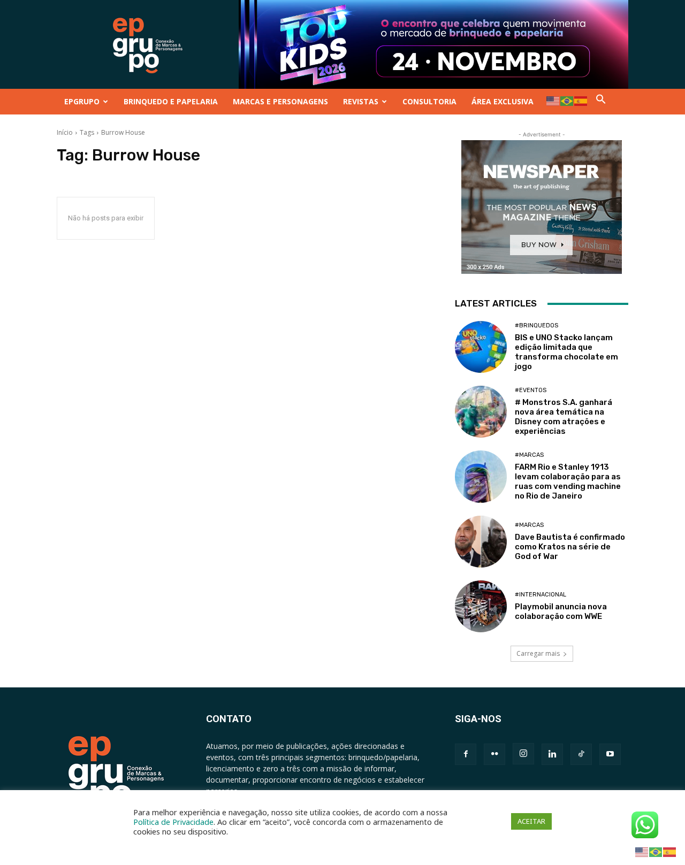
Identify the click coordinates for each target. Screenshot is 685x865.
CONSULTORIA (429, 101)
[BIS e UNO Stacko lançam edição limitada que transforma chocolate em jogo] (481, 347)
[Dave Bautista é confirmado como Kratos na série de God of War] (481, 542)
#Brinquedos (536, 325)
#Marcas (529, 455)
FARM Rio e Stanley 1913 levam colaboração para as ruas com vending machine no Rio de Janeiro (568, 481)
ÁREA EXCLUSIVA (502, 101)
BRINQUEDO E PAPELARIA (171, 101)
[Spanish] (581, 100)
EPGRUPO (82, 101)
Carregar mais (538, 653)
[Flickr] (494, 754)
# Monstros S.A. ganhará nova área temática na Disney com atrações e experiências (563, 416)
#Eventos (530, 390)
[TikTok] (581, 754)
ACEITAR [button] (531, 821)
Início (65, 132)
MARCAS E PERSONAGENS (280, 101)
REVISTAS (360, 101)
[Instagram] (523, 753)
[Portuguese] (567, 100)
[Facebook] (465, 754)
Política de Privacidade (173, 821)
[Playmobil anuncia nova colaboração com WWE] (481, 606)
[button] (601, 101)
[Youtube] (610, 754)
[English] (553, 100)
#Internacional (540, 595)
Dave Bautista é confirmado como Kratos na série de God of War (570, 546)
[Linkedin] (552, 754)
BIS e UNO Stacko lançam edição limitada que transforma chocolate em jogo (566, 352)
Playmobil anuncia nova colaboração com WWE (561, 611)
